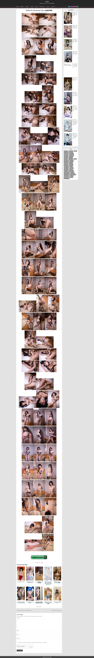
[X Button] (68, 6)
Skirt (72, 172)
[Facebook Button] (70, 6)
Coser (32, 6)
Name (18, 630)
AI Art (47, 6)
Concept (21, 6)
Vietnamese (66, 175)
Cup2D (47, 1)
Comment (19, 618)
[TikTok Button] (74, 6)
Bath (75, 151)
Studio (27, 6)
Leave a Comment (38, 12)
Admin (33, 12)
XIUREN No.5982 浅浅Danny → (57, 610)
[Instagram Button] (71, 6)
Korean (71, 168)
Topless (66, 174)
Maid (71, 169)
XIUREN (46, 12)
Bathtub (66, 152)
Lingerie (66, 169)
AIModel (71, 151)
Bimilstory (71, 153)
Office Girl (71, 170)
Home (18, 6)
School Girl (66, 172)
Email (18, 634)
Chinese (43, 12)
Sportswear (67, 173)
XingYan (66, 177)
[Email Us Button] (76, 6)
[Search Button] (77, 6)
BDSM (71, 152)
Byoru (66, 158)
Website (18, 638)
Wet (71, 175)
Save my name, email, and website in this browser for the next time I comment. (32, 642)
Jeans (71, 165)
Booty (71, 156)
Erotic (70, 162)
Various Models (72, 174)
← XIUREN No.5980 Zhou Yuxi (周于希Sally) (23, 610)
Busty (41, 606)
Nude (66, 170)
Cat (75, 158)
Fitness (71, 164)
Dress (66, 162)
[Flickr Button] (73, 6)
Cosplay (66, 161)
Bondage (66, 156)
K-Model (66, 168)
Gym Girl (52, 6)
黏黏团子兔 (66, 178)
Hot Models (42, 6)
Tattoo (73, 173)
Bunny (66, 157)
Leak (36, 6)
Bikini (65, 153)
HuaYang (66, 165)
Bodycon (71, 155)
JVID (71, 166)
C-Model (71, 158)
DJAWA (71, 161)
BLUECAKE (66, 155)
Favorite (66, 164)
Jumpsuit (66, 166)
